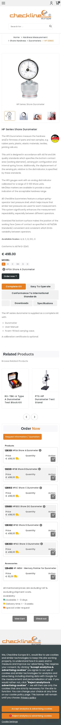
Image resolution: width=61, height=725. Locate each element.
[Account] (51, 3)
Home (16, 37)
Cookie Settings (10, 721)
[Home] (30, 642)
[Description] (3, 269)
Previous (6, 116)
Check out (41, 618)
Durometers (35, 40)
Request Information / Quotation (22, 436)
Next (55, 116)
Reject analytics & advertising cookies (32, 715)
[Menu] (3, 3)
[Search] (50, 26)
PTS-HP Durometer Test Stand (45, 399)
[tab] (14, 287)
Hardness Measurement (35, 37)
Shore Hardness (18, 40)
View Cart (20, 618)
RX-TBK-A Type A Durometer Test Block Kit (14, 399)
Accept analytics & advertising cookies (31, 708)
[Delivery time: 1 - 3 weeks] (17, 458)
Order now (9, 276)
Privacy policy (28, 697)
